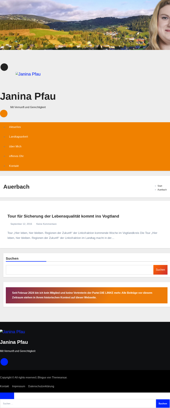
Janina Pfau (28, 96)
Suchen (12, 258)
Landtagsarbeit (18, 136)
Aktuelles (15, 127)
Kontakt (14, 165)
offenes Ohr (16, 156)
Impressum (18, 386)
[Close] (7, 396)
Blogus (42, 377)
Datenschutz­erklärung (41, 386)
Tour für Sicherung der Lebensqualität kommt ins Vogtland (63, 216)
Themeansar (59, 377)
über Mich (15, 146)
